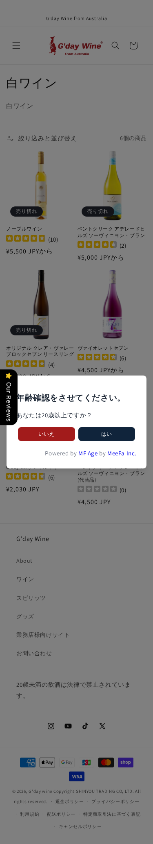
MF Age (88, 453)
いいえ (46, 434)
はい (106, 434)
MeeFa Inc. (122, 453)
